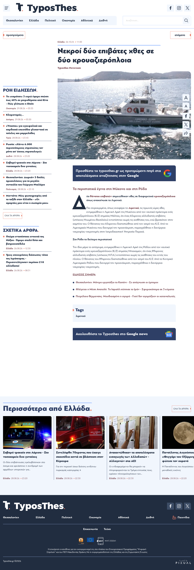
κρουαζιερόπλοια (164, 196)
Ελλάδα (34, 20)
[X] (187, 8)
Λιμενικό (134, 208)
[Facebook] (170, 8)
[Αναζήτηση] (186, 20)
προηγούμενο (14, 35)
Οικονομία (68, 20)
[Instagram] (179, 8)
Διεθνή (103, 20)
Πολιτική (50, 20)
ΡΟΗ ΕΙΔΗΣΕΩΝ (19, 90)
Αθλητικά (87, 20)
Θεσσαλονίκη (14, 20)
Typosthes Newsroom (69, 68)
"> (118, 173)
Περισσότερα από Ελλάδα (46, 408)
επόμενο (180, 35)
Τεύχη (107, 529)
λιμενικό (80, 316)
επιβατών (106, 196)
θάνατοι (95, 196)
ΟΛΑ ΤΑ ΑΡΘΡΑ (12, 215)
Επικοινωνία (90, 529)
